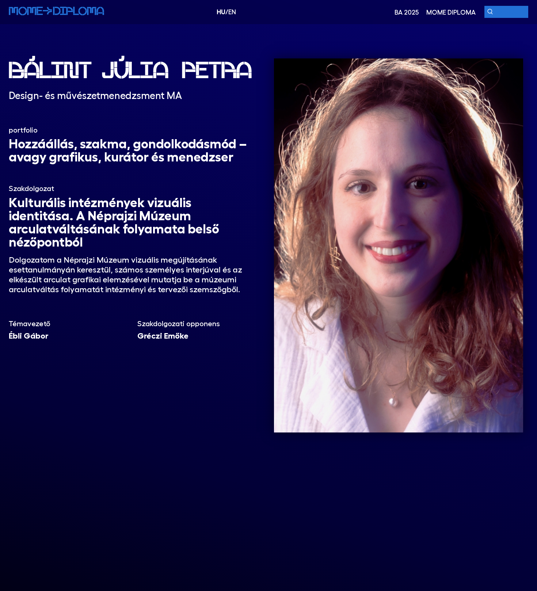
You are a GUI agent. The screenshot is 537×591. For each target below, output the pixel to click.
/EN (226, 12)
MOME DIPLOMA (451, 12)
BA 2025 (407, 12)
